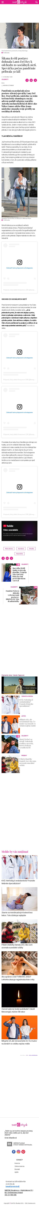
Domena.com (31, 1203)
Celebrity (5, 79)
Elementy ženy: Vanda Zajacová (13, 675)
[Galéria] (19, 36)
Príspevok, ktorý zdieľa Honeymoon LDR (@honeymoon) (20, 290)
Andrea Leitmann (8, 85)
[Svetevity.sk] (19, 2)
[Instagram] (18, 1152)
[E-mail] (31, 80)
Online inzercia (19, 1166)
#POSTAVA (21, 548)
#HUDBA (31, 548)
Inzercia (17, 1163)
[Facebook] (27, 80)
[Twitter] (35, 80)
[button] (36, 2)
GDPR (16, 1172)
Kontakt (17, 1169)
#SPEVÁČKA (19, 553)
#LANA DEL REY (9, 548)
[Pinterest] (23, 1152)
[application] (19, 685)
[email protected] (12, 1186)
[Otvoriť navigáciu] (3, 2)
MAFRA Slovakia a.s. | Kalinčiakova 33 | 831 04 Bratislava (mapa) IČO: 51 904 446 (19, 1192)
